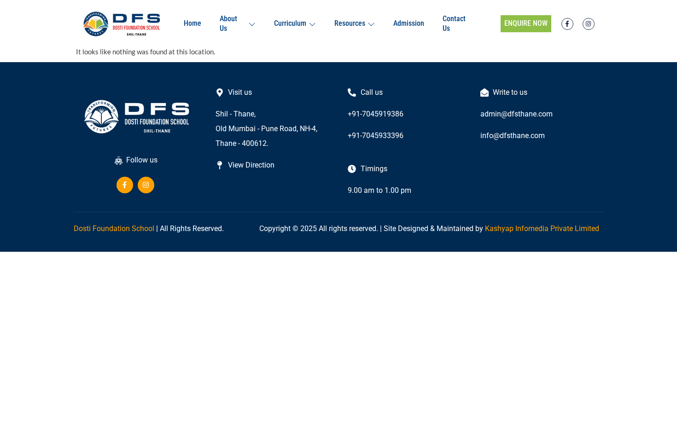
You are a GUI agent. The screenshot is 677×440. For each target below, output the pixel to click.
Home (192, 23)
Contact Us (454, 23)
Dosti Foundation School (114, 228)
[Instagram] (589, 24)
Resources (349, 23)
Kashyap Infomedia (517, 228)
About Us (228, 23)
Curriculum (290, 23)
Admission (408, 23)
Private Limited (574, 228)
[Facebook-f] (567, 24)
